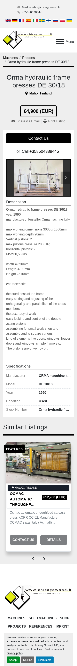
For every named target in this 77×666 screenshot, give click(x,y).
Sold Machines (43, 618)
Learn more (44, 659)
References (40, 626)
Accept (13, 659)
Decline (27, 659)
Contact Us (38, 138)
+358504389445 (32, 12)
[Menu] (60, 41)
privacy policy (15, 653)
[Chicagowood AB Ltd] (38, 597)
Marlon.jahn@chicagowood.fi (41, 7)
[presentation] (33, 558)
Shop (64, 618)
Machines (16, 618)
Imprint (62, 626)
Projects (17, 626)
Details (54, 540)
